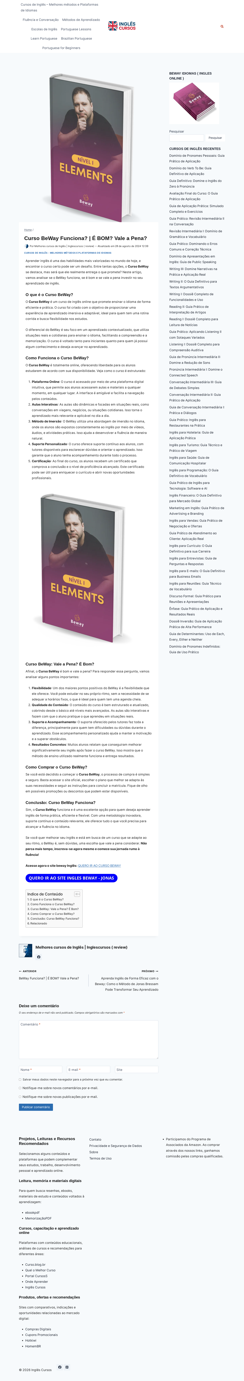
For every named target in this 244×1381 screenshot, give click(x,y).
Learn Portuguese (44, 38)
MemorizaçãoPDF (38, 1218)
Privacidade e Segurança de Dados (115, 1146)
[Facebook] (60, 1367)
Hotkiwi (30, 1340)
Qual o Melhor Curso (40, 1270)
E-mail (75, 1070)
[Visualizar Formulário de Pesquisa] (222, 26)
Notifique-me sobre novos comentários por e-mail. (60, 1088)
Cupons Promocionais (41, 1335)
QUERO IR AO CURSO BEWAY (99, 866)
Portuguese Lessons (76, 29)
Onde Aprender (36, 1282)
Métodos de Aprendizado (81, 20)
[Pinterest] (67, 1367)
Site (119, 1070)
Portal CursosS (36, 1276)
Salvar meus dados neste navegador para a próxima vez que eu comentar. (73, 1079)
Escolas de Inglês (44, 29)
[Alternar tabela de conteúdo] (75, 894)
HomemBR (33, 1346)
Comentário (31, 1024)
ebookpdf (32, 1213)
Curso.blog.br (35, 1265)
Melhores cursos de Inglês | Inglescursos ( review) (64, 246)
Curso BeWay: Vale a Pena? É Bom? (55, 909)
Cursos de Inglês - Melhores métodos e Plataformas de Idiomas (68, 252)
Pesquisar (176, 131)
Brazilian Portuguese (76, 38)
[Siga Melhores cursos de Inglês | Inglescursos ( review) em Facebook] (39, 957)
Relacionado (38, 923)
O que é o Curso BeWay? (47, 899)
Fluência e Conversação (41, 20)
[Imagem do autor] (26, 246)
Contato (95, 1139)
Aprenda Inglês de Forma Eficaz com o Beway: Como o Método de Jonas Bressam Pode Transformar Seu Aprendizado (126, 981)
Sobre (93, 1152)
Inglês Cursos (35, 1287)
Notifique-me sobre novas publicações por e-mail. (60, 1097)
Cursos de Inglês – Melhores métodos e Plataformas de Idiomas (59, 7)
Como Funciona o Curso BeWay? (53, 904)
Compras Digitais (38, 1329)
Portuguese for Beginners (61, 48)
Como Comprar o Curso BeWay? (53, 913)
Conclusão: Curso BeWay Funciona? (55, 918)
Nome (26, 1070)
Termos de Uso (100, 1158)
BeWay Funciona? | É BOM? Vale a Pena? (49, 975)
